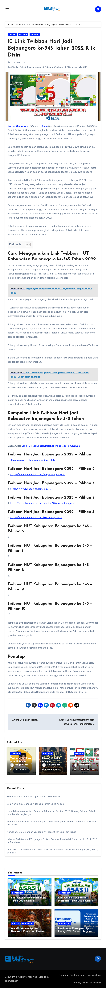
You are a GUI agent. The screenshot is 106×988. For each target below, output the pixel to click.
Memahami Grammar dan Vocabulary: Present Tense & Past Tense (41, 832)
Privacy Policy (80, 982)
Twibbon (35, 34)
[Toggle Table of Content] (27, 244)
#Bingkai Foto (17, 67)
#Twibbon (48, 67)
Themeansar (11, 981)
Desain (12, 34)
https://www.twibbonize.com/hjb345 (30, 489)
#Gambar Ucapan (33, 67)
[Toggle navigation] (7, 9)
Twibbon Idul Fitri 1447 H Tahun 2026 (20, 761)
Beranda (63, 975)
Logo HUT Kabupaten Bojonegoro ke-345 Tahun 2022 (51, 445)
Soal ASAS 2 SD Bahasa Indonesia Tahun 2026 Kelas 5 (35, 804)
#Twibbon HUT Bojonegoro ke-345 (70, 67)
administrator (85, 765)
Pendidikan (17, 893)
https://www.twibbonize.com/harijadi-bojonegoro (37, 474)
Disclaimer (95, 982)
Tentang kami (77, 975)
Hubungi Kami (94, 975)
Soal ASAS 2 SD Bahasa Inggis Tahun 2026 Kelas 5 (33, 796)
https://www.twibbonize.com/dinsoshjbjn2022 (36, 517)
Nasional (23, 34)
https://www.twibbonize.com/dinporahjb (32, 460)
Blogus (42, 977)
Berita (15, 923)
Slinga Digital (21, 765)
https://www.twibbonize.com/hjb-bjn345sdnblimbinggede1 (42, 503)
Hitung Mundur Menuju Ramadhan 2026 (52, 761)
